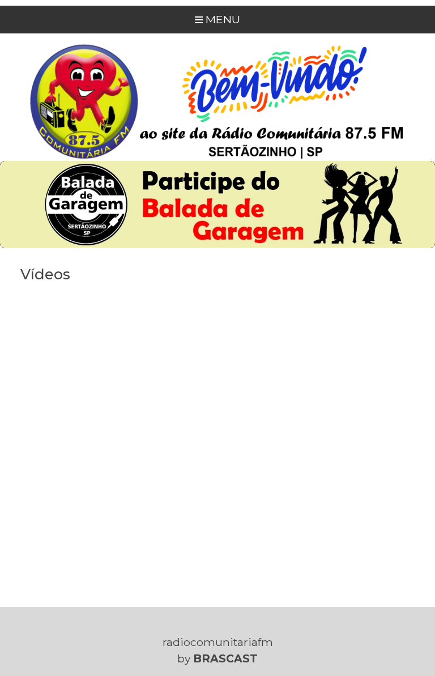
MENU (221, 19)
